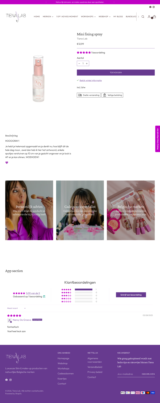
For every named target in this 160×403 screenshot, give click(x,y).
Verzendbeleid (95, 366)
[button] (84, 52)
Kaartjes (62, 378)
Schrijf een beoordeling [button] (131, 295)
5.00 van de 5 (33, 293)
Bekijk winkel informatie (91, 80)
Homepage (63, 358)
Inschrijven (148, 374)
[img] (14, 315)
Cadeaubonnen (66, 373)
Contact (62, 383)
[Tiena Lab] (17, 16)
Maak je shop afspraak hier (157, 139)
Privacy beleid (95, 371)
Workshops (63, 368)
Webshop (63, 363)
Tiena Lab (82, 38)
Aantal (80, 58)
